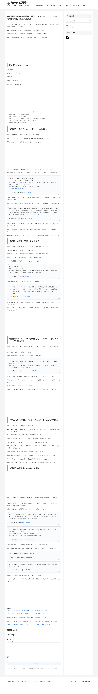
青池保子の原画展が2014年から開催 (17, 122)
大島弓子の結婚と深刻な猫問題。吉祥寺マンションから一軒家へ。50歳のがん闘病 (28, 625)
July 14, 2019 (25, 522)
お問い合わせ (69, 28)
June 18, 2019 (25, 296)
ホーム (48, 681)
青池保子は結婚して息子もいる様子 (17, 116)
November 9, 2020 (27, 539)
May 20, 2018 (26, 570)
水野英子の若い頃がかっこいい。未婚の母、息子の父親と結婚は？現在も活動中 (27, 610)
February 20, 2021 (27, 557)
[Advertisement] (34, 51)
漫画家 (10, 630)
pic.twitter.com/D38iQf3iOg (16, 188)
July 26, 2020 (27, 218)
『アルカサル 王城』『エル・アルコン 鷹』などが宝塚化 (22, 120)
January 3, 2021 (29, 276)
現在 (15, 630)
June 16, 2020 (26, 192)
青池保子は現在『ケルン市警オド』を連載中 (19, 114)
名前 (8, 657)
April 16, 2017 (32, 371)
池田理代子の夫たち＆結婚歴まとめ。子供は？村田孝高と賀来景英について (26, 617)
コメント (10, 641)
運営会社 (68, 25)
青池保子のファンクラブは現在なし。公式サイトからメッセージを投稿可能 (27, 118)
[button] (90, 21)
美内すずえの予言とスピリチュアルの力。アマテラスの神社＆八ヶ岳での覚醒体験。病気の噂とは (32, 621)
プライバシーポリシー (12, 681)
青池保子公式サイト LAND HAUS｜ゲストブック (19, 385)
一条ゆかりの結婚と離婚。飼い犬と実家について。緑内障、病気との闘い (26, 614)
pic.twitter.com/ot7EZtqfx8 (30, 214)
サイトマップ (25, 681)
